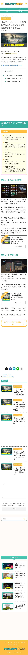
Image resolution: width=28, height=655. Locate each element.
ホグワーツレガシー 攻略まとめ (13, 323)
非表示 (10, 71)
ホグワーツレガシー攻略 (8, 376)
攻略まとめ (10, 642)
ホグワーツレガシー (7, 374)
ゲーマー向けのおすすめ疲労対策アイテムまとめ (20, 606)
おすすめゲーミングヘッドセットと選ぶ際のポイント (20, 585)
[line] (17, 368)
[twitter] (6, 368)
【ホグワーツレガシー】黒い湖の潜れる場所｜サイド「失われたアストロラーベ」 (19, 455)
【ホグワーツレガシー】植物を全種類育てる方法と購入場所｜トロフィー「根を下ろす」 (19, 406)
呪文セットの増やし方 (13, 81)
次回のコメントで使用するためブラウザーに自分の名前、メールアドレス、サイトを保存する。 (13, 504)
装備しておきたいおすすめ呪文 (13, 75)
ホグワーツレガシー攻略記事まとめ (12, 65)
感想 (7, 12)
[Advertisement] (14, 103)
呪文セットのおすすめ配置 (15, 78)
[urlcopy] (21, 368)
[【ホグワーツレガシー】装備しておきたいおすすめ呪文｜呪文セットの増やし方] (14, 368)
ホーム (7, 9)
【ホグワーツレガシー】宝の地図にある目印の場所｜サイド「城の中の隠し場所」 (19, 471)
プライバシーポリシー (14, 644)
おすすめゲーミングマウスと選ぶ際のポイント (20, 565)
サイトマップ (16, 642)
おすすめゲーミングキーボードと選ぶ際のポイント (20, 575)
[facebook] (10, 368)
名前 (3, 497)
